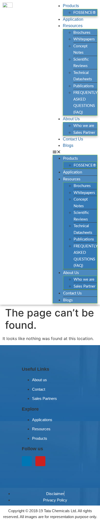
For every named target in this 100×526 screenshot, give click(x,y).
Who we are (83, 126)
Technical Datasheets (82, 76)
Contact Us (73, 139)
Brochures (82, 33)
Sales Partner (84, 133)
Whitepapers (84, 39)
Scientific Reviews (81, 63)
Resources (73, 26)
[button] (75, 152)
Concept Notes (80, 49)
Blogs (68, 145)
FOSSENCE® (84, 13)
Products (71, 6)
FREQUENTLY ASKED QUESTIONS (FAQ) (85, 102)
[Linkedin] (27, 461)
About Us (71, 119)
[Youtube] (40, 461)
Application (73, 19)
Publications (83, 86)
